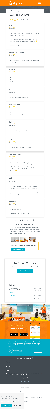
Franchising (39, 397)
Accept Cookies (6, 405)
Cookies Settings (17, 405)
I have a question (24, 276)
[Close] (22, 395)
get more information (18, 249)
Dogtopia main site (25, 387)
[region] (12, 401)
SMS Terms (33, 397)
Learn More (37, 351)
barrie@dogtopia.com (13, 295)
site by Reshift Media (25, 405)
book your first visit (24, 271)
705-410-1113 (11, 292)
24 (30, 220)
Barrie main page (15, 11)
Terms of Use (27, 397)
